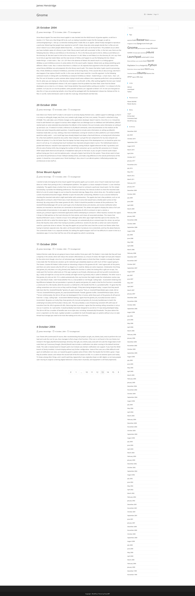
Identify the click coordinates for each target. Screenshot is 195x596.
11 (92, 372)
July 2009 (130, 198)
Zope (141, 77)
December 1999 (132, 571)
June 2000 (130, 549)
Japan (139, 52)
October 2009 (131, 194)
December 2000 (132, 526)
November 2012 (132, 164)
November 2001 (132, 508)
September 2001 (132, 515)
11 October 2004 (47, 244)
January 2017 (131, 161)
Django (139, 43)
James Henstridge (46, 5)
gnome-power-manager (144, 48)
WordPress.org (131, 121)
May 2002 (130, 486)
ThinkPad (129, 73)
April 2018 (130, 153)
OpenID (150, 60)
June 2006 (130, 320)
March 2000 (130, 560)
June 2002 (130, 482)
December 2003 (132, 423)
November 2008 (132, 220)
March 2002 (130, 493)
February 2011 (131, 183)
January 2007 (131, 294)
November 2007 (132, 261)
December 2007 (132, 257)
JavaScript (143, 52)
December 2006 (132, 297)
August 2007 (131, 272)
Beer (147, 40)
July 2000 (130, 545)
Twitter (129, 92)
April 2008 (130, 246)
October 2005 (131, 349)
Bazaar (140, 40)
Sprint (142, 69)
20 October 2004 (47, 105)
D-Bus (135, 43)
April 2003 (130, 449)
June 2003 (130, 445)
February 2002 (131, 497)
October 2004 (131, 393)
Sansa (135, 69)
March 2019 (130, 150)
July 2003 (130, 442)
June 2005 (130, 364)
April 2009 (130, 205)
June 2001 (130, 519)
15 (113, 372)
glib (151, 43)
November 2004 (132, 390)
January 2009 (131, 216)
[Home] (144, 14)
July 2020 (130, 135)
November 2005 (132, 345)
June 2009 (130, 201)
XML (138, 77)
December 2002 (132, 464)
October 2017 (131, 157)
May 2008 (130, 242)
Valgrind (134, 77)
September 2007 (132, 268)
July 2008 (130, 235)
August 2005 (131, 357)
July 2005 (130, 360)
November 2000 (132, 530)
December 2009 (132, 190)
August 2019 (131, 146)
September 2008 (132, 227)
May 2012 (130, 172)
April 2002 (130, 490)
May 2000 (130, 552)
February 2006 (131, 334)
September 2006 (132, 309)
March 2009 (130, 209)
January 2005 (131, 382)
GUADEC (129, 53)
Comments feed (132, 118)
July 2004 (130, 405)
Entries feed (130, 116)
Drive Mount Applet (49, 172)
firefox (148, 43)
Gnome (132, 48)
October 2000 (131, 534)
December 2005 (132, 342)
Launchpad (134, 56)
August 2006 (131, 312)
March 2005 (130, 375)
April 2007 (130, 286)
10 (87, 372)
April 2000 (130, 556)
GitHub (129, 87)
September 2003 (132, 434)
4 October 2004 (46, 326)
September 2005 (132, 353)
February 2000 (131, 563)
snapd (138, 69)
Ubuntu (141, 73)
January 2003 (131, 460)
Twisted (135, 73)
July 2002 (130, 478)
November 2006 (132, 301)
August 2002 (131, 475)
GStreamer (154, 48)
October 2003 (131, 430)
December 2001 (132, 504)
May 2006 (130, 323)
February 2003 (131, 456)
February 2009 (131, 212)
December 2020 (132, 131)
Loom (136, 61)
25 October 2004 (47, 27)
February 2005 (131, 379)
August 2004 (131, 401)
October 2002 (131, 467)
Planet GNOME (131, 101)
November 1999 (132, 574)
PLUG (138, 65)
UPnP (129, 77)
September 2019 (132, 142)
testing (152, 69)
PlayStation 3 (131, 65)
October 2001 (131, 512)
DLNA (144, 43)
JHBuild (150, 52)
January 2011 (131, 187)
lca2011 (147, 57)
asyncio (129, 40)
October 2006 (131, 305)
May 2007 (130, 283)
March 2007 (130, 290)
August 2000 (131, 541)
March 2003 (130, 453)
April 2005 (130, 371)
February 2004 (131, 419)
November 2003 (132, 427)
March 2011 (130, 179)
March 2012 (130, 176)
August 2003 (131, 438)
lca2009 (143, 57)
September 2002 (132, 471)
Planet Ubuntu (131, 104)
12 (97, 372)
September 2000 (132, 538)
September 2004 (132, 397)
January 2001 (131, 523)
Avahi (134, 40)
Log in (129, 114)
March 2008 (130, 249)
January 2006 (131, 338)
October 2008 (131, 224)
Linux (152, 57)
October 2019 (131, 139)
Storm (147, 69)
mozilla (140, 61)
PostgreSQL (144, 65)
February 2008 (131, 253)
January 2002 (131, 501)
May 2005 (130, 368)
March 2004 (130, 416)
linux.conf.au (131, 61)
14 (108, 372)
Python (152, 65)
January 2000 (131, 567)
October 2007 (131, 264)
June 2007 (130, 279)
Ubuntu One (150, 73)
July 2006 (130, 316)
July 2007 (130, 275)
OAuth (145, 61)
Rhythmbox (130, 69)
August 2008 (131, 231)
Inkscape (135, 52)
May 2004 (130, 408)
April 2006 (130, 327)
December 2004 (132, 386)
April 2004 (130, 412)
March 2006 (130, 331)
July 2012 (130, 168)
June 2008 (130, 238)
